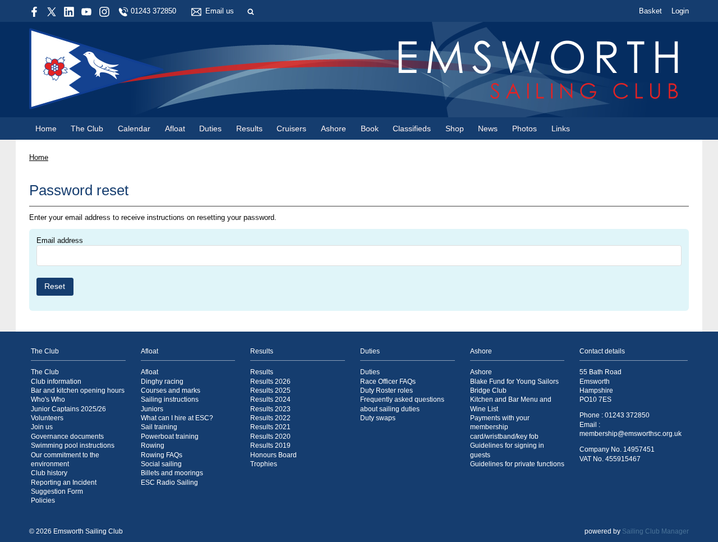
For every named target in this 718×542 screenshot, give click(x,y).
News (488, 128)
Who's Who (48, 399)
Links (560, 128)
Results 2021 (270, 426)
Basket (650, 11)
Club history (49, 472)
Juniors (152, 408)
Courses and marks (170, 390)
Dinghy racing (162, 381)
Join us (42, 426)
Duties (210, 128)
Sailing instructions (170, 399)
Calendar (134, 128)
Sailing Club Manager (655, 531)
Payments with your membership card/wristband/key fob (504, 427)
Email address (59, 240)
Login (680, 11)
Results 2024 (270, 399)
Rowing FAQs (161, 454)
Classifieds (412, 128)
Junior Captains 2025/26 (68, 408)
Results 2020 (270, 436)
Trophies (263, 463)
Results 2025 (270, 390)
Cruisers (291, 128)
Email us (219, 11)
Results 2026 (270, 381)
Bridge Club (488, 390)
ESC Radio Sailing (169, 482)
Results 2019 (270, 445)
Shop (454, 128)
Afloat (175, 128)
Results (249, 128)
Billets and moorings (172, 472)
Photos (524, 128)
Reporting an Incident (63, 482)
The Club (87, 128)
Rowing (152, 445)
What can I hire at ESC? (177, 417)
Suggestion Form (57, 491)
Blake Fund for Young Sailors (514, 381)
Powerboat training (170, 436)
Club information (56, 381)
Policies (43, 500)
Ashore (333, 128)
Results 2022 (270, 417)
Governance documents (67, 436)
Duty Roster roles (386, 390)
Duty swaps (377, 417)
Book (370, 128)
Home (46, 128)
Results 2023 (270, 408)
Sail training (159, 426)
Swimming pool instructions (72, 445)
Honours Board (273, 454)
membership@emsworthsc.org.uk (630, 433)
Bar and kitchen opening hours (78, 390)
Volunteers (47, 417)
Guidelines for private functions (517, 463)
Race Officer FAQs (388, 381)
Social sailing (161, 463)
